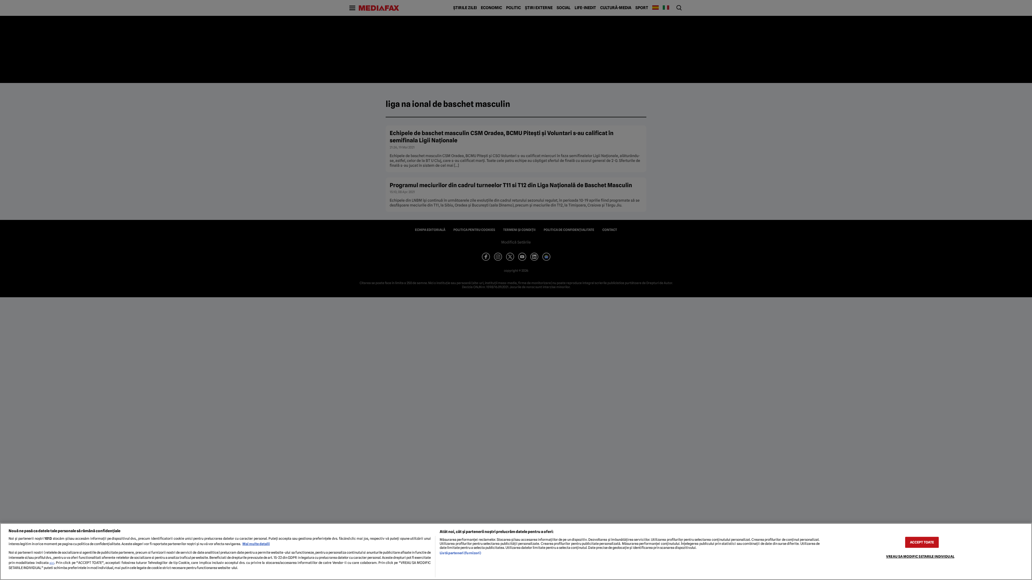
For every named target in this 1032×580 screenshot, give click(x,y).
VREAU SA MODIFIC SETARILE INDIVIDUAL (920, 556)
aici (51, 562)
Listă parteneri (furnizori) (460, 553)
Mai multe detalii (256, 544)
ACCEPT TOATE (922, 542)
